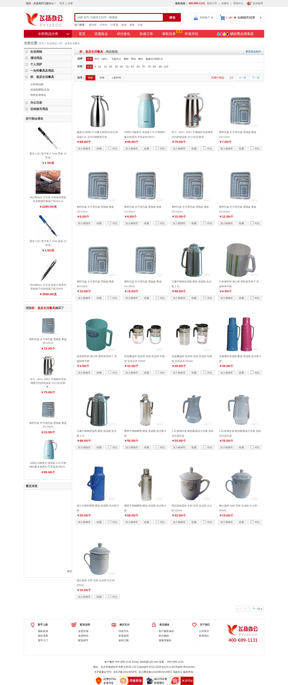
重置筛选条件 (253, 51)
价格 (102, 77)
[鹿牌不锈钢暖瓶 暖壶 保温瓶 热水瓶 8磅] (145, 409)
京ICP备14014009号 (125, 671)
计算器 (114, 24)
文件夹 (103, 24)
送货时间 (83, 635)
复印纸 (93, 24)
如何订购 (123, 640)
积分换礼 (124, 34)
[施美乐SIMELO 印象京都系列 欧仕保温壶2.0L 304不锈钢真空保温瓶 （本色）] (98, 110)
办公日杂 (36, 102)
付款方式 (123, 631)
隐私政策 (43, 631)
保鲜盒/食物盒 (38, 94)
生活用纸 (36, 51)
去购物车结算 (246, 17)
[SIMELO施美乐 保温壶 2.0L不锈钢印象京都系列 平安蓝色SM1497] (48, 449)
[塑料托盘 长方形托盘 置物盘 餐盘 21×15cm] (145, 185)
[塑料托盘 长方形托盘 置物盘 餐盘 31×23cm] (240, 185)
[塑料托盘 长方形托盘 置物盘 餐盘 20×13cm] (240, 110)
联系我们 (204, 635)
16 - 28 (108, 66)
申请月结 (191, 34)
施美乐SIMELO (154, 58)
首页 (82, 34)
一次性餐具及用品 (42, 70)
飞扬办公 (116, 58)
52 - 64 (130, 66)
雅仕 (140, 58)
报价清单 (43, 635)
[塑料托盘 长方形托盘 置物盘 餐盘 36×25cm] (48, 325)
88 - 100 (163, 66)
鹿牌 (126, 58)
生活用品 (52, 43)
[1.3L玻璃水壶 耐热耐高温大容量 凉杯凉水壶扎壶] (193, 409)
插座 (132, 24)
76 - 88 (152, 66)
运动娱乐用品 (39, 108)
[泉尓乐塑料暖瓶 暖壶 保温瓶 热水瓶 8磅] (98, 483)
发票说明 (123, 635)
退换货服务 (165, 640)
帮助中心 (238, 3)
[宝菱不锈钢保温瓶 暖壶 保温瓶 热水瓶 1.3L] (98, 409)
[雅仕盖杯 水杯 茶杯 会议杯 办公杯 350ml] (240, 483)
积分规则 (164, 635)
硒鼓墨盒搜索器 (241, 34)
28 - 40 (119, 66)
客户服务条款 (166, 631)
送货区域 (83, 631)
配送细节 (83, 640)
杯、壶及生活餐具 (70, 43)
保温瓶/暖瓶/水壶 (39, 89)
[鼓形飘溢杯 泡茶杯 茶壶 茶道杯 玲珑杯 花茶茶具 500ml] (145, 334)
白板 (140, 24)
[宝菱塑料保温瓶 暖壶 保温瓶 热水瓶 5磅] (240, 334)
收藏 (99, 148)
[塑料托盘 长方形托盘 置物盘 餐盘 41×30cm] (145, 259)
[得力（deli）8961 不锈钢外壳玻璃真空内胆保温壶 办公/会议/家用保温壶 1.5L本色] (48, 365)
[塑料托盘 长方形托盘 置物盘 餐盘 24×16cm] (48, 409)
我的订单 (212, 3)
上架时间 (116, 77)
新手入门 (43, 640)
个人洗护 (36, 64)
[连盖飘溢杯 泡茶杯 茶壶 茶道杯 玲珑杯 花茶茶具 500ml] (193, 334)
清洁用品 (36, 58)
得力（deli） (101, 58)
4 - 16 (97, 66)
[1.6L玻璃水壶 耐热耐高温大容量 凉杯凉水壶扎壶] (240, 409)
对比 (114, 148)
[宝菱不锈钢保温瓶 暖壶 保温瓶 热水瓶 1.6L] (193, 259)
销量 (90, 77)
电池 (123, 24)
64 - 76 (141, 66)
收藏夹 (225, 3)
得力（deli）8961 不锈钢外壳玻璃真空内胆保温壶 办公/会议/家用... (48, 383)
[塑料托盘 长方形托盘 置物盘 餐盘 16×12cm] (98, 185)
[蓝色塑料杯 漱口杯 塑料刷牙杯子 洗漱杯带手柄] (98, 334)
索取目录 (169, 34)
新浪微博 (258, 3)
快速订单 (146, 34)
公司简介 (204, 631)
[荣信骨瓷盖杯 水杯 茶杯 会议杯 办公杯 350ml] (193, 483)
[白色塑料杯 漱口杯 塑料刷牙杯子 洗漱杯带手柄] (240, 259)
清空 (69, 571)
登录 (62, 3)
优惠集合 (101, 34)
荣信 (133, 58)
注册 (70, 3)
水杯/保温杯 (37, 84)
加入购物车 (84, 148)
